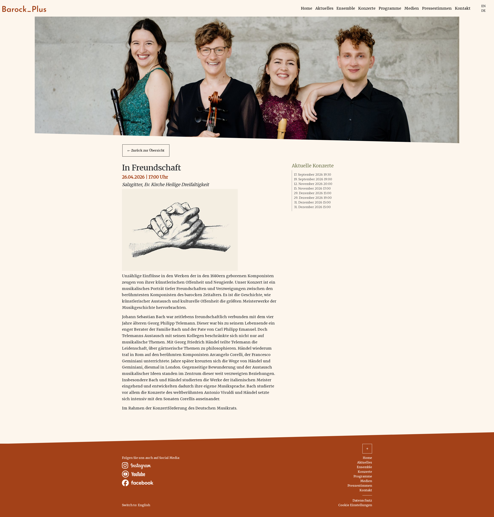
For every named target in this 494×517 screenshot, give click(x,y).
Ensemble (346, 8)
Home (306, 8)
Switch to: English (136, 505)
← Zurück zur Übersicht (145, 150)
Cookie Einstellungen (355, 505)
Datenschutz (362, 500)
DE (483, 11)
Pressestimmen (437, 8)
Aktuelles (324, 8)
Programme (390, 8)
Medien (411, 8)
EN (483, 6)
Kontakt (462, 8)
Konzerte (367, 8)
